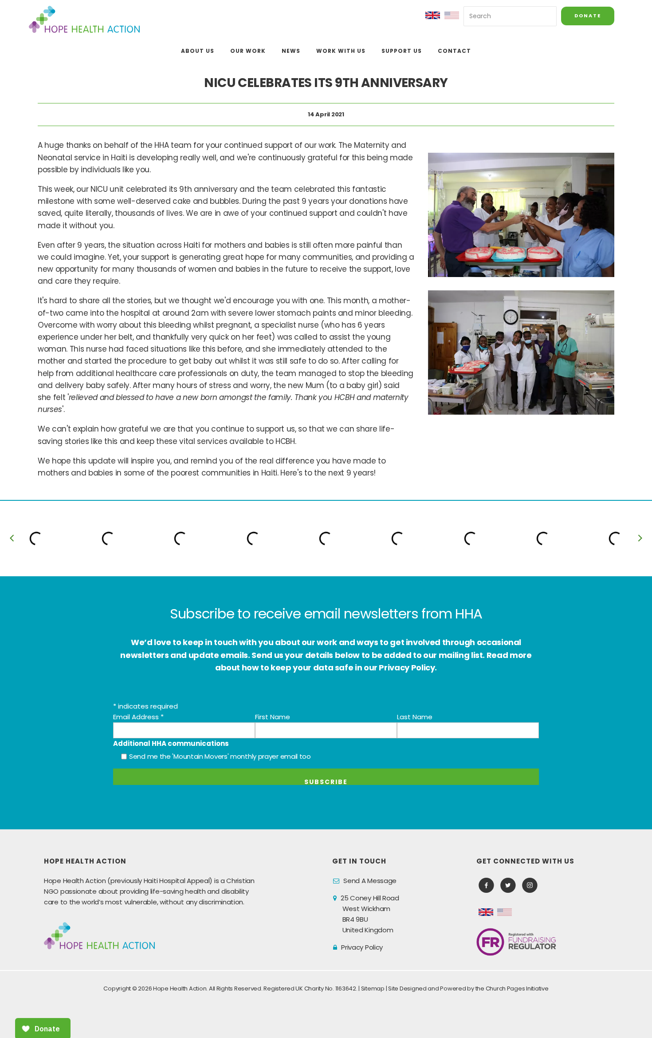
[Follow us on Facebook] (486, 885)
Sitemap (373, 988)
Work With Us (340, 51)
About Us (197, 51)
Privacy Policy (362, 947)
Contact (454, 51)
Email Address (138, 716)
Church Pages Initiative (517, 988)
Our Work (248, 51)
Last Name (414, 716)
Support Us (401, 51)
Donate (587, 15)
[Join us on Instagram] (530, 885)
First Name (272, 716)
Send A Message (370, 880)
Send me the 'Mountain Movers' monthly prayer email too (220, 756)
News (291, 51)
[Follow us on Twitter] (508, 885)
